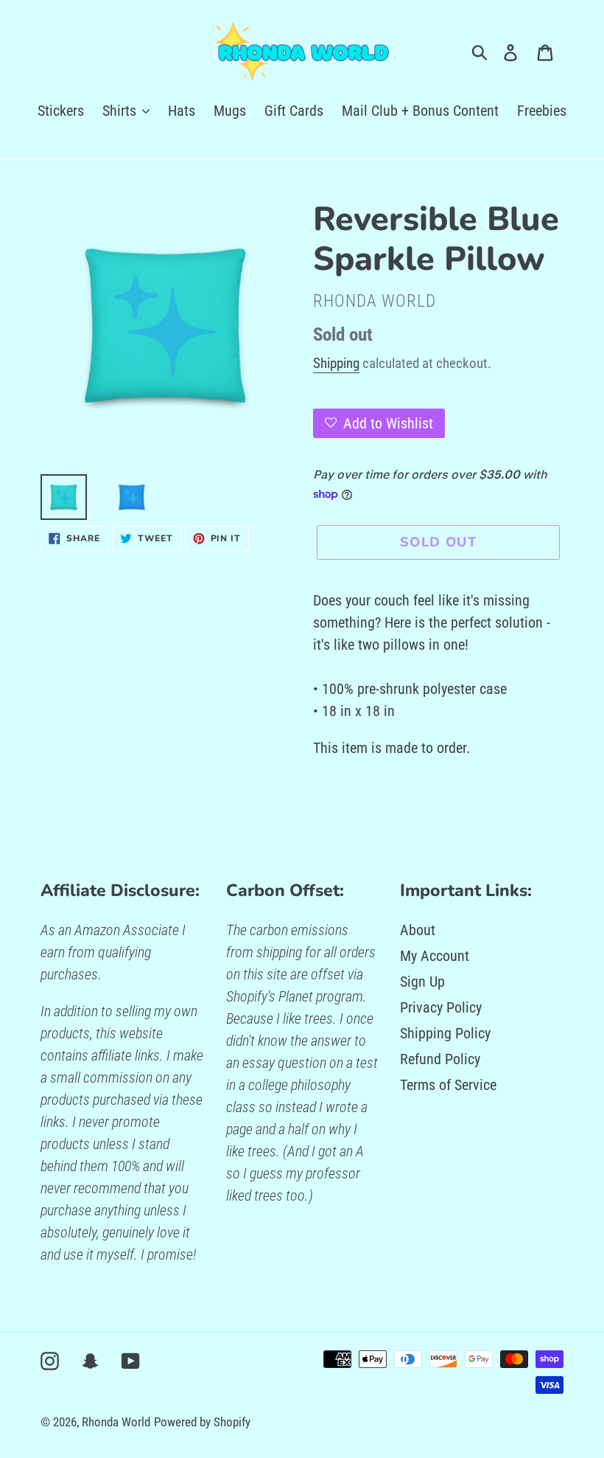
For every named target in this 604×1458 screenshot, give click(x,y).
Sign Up (422, 981)
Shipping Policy (445, 1033)
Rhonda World (116, 1421)
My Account (434, 956)
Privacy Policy (441, 1007)
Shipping (336, 363)
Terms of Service (448, 1085)
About (417, 930)
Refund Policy (440, 1059)
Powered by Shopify (202, 1421)
